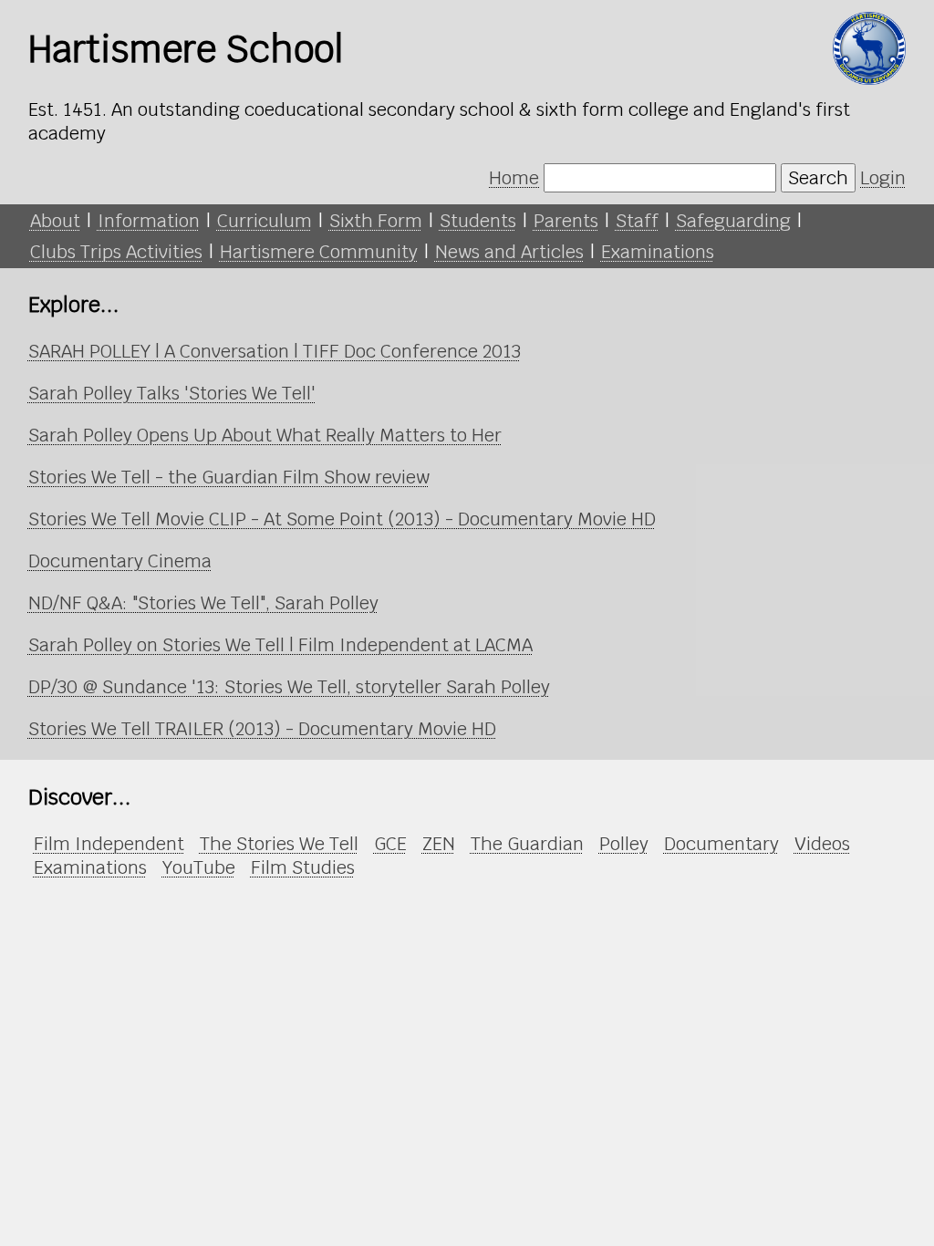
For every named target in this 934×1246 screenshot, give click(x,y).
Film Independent (109, 844)
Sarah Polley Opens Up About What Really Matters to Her (265, 435)
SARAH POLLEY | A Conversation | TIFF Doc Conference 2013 (274, 351)
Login (883, 178)
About (55, 221)
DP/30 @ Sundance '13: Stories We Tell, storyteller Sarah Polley (289, 687)
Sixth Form (375, 221)
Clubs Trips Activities (116, 252)
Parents (566, 221)
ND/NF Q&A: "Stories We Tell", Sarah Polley (203, 603)
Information (149, 221)
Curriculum (264, 221)
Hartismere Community (319, 252)
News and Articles (509, 252)
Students (478, 221)
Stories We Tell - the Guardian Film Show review (229, 477)
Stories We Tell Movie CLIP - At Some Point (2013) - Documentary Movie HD (342, 519)
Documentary (721, 844)
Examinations (657, 252)
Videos (822, 844)
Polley (624, 844)
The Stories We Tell (279, 844)
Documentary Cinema (120, 561)
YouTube (198, 867)
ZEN (438, 844)
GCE (390, 844)
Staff (637, 221)
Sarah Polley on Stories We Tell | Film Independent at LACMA (280, 645)
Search (818, 178)
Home (514, 178)
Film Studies (303, 867)
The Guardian (527, 844)
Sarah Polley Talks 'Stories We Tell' (172, 393)
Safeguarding (733, 221)
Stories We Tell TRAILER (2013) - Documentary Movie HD (262, 729)
